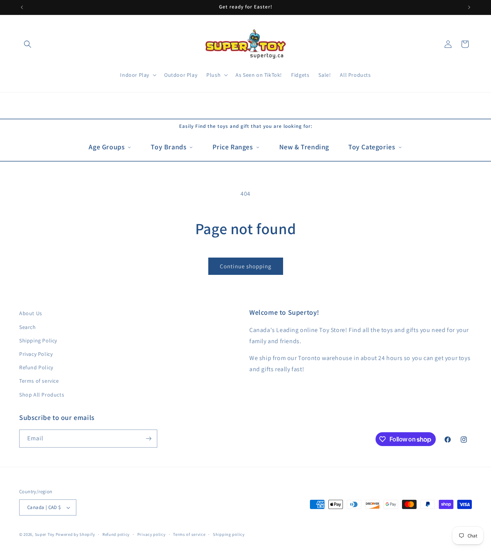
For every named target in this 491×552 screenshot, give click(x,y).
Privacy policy (151, 534)
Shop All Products (41, 394)
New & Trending (304, 146)
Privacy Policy (36, 353)
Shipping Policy (38, 340)
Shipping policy (229, 534)
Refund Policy (36, 367)
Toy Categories (371, 146)
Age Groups (107, 146)
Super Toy (44, 534)
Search (27, 327)
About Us (30, 313)
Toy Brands (168, 146)
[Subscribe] (148, 439)
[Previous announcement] (21, 7)
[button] (27, 44)
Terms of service (39, 380)
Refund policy (116, 534)
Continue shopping (246, 266)
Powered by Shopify (75, 534)
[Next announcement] (469, 7)
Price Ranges (233, 146)
